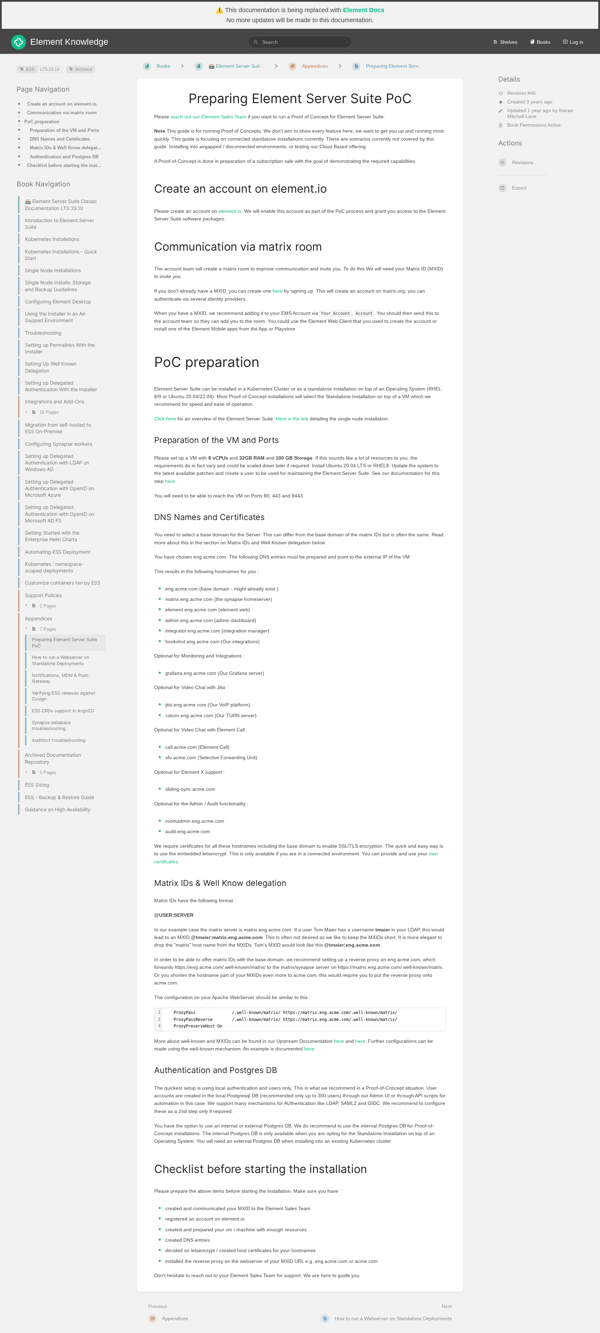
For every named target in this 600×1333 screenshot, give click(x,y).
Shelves (508, 42)
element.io (229, 211)
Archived (83, 69)
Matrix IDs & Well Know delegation (66, 147)
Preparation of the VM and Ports (64, 130)
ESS (30, 69)
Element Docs (363, 10)
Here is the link (292, 418)
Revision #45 (521, 93)
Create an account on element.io (62, 104)
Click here (165, 418)
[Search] (255, 42)
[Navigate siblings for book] (182, 66)
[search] (300, 42)
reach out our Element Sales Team (208, 116)
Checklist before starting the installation (64, 165)
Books (543, 42)
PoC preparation (41, 121)
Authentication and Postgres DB (64, 156)
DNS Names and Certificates (60, 139)
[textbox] (303, 1019)
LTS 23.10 (49, 69)
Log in (576, 42)
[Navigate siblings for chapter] (276, 66)
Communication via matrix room (62, 112)
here (278, 291)
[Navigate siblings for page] (340, 66)
